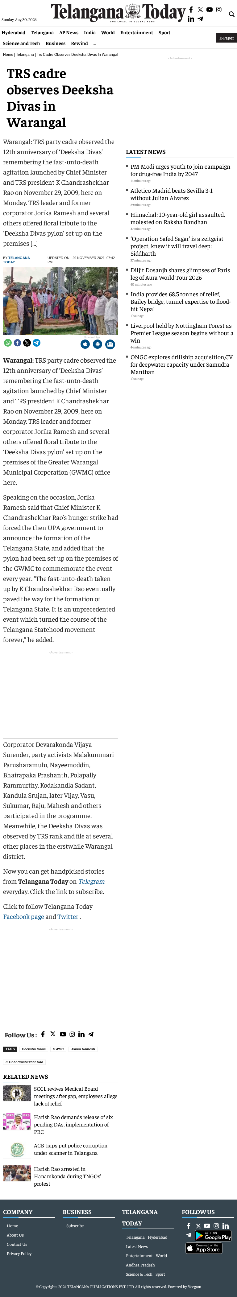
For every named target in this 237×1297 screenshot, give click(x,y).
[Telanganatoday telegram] (91, 1035)
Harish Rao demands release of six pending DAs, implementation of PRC (73, 1124)
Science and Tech (21, 43)
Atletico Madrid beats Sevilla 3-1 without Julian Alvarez (172, 193)
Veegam (194, 1286)
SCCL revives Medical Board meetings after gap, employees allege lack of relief (75, 1096)
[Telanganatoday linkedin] (81, 1035)
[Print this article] (110, 345)
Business (55, 43)
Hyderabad (13, 32)
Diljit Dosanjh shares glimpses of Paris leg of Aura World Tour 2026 (180, 273)
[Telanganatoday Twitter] (53, 1035)
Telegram (91, 881)
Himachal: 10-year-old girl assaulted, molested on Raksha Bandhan (178, 217)
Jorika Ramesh (83, 1049)
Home (8, 54)
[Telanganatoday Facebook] (43, 1035)
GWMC (58, 1049)
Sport (164, 32)
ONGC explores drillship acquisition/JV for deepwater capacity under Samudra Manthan (182, 364)
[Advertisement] (60, 976)
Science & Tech (139, 1274)
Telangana (42, 32)
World (108, 32)
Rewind (79, 43)
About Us (15, 1234)
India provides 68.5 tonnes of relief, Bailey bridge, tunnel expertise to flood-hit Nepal (181, 301)
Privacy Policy (19, 1253)
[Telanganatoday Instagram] (72, 1035)
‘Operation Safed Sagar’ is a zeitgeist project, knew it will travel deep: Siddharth (177, 245)
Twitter (68, 916)
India (90, 32)
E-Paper (226, 37)
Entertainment (136, 32)
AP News (68, 32)
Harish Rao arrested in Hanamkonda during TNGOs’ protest (67, 1176)
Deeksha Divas (34, 1049)
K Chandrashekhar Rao (24, 1062)
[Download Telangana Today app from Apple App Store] (85, 345)
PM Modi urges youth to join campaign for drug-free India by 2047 (181, 169)
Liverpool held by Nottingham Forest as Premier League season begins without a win (182, 332)
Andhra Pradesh (140, 1264)
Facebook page (23, 916)
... (95, 43)
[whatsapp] (8, 343)
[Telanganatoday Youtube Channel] (63, 1035)
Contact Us (17, 1244)
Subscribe (75, 1225)
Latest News (146, 151)
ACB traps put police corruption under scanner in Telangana (70, 1149)
